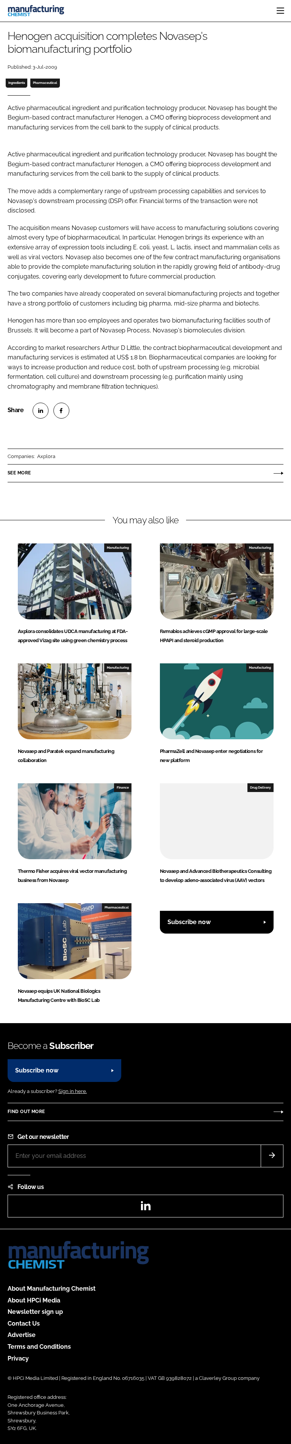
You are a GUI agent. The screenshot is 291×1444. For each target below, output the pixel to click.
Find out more (26, 1111)
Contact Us (24, 1323)
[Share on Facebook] (61, 411)
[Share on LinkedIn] (40, 411)
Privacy (18, 1358)
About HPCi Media (34, 1300)
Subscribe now (189, 922)
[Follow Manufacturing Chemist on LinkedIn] (145, 1208)
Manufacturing (118, 548)
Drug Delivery (260, 787)
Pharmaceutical (45, 83)
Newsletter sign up (35, 1311)
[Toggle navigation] (280, 10)
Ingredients (16, 83)
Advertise (22, 1334)
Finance (123, 787)
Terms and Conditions (39, 1346)
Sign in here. (72, 1091)
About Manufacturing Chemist (51, 1288)
